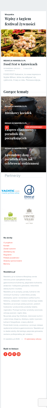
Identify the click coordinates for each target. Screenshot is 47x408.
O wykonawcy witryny (33, 339)
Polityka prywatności (11, 258)
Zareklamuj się (9, 252)
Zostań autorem (10, 249)
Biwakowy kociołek (18, 113)
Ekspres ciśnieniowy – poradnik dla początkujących (20, 134)
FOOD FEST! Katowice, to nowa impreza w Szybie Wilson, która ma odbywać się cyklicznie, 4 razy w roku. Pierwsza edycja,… (23, 77)
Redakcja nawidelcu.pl (15, 61)
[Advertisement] (23, 381)
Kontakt (6, 246)
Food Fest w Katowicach (20, 64)
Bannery (7, 264)
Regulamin (8, 255)
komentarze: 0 (9, 71)
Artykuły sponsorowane (13, 261)
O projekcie (8, 243)
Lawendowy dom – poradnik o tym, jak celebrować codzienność (22, 159)
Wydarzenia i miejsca (12, 68)
